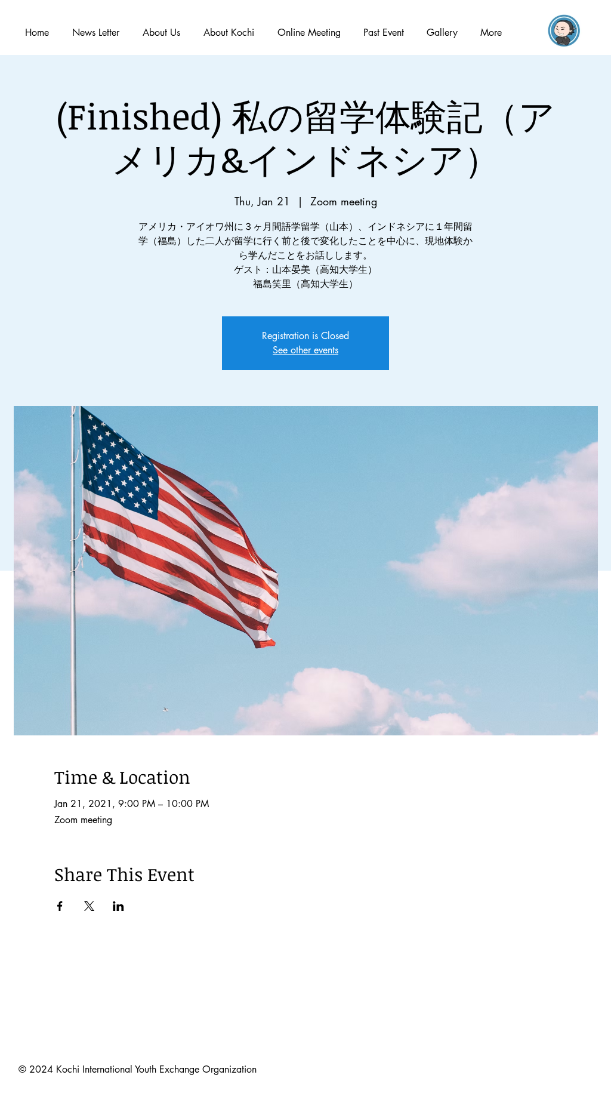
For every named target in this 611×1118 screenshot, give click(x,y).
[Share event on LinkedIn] (118, 906)
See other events (305, 350)
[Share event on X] (89, 906)
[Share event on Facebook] (60, 906)
